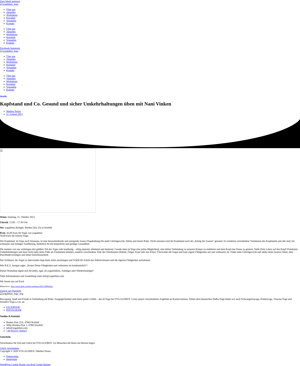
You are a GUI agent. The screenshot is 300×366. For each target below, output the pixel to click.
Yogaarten (11, 20)
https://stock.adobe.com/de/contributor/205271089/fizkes (32, 286)
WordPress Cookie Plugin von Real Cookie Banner (25, 364)
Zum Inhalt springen (10, 1)
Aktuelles (11, 12)
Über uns (10, 9)
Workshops (11, 15)
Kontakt (10, 23)
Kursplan (10, 18)
